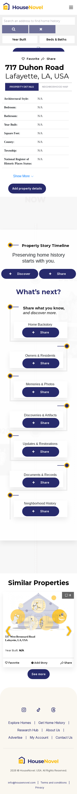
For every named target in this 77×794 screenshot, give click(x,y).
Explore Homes (19, 723)
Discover (23, 273)
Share (61, 273)
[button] (48, 59)
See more (39, 674)
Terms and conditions (53, 782)
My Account (39, 737)
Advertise (15, 737)
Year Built (19, 39)
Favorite (33, 59)
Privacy (39, 787)
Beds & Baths (56, 39)
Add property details (27, 188)
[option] (38, 629)
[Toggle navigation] (71, 7)
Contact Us (64, 737)
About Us (53, 730)
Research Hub (27, 730)
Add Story (40, 662)
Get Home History (51, 723)
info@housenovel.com (22, 782)
